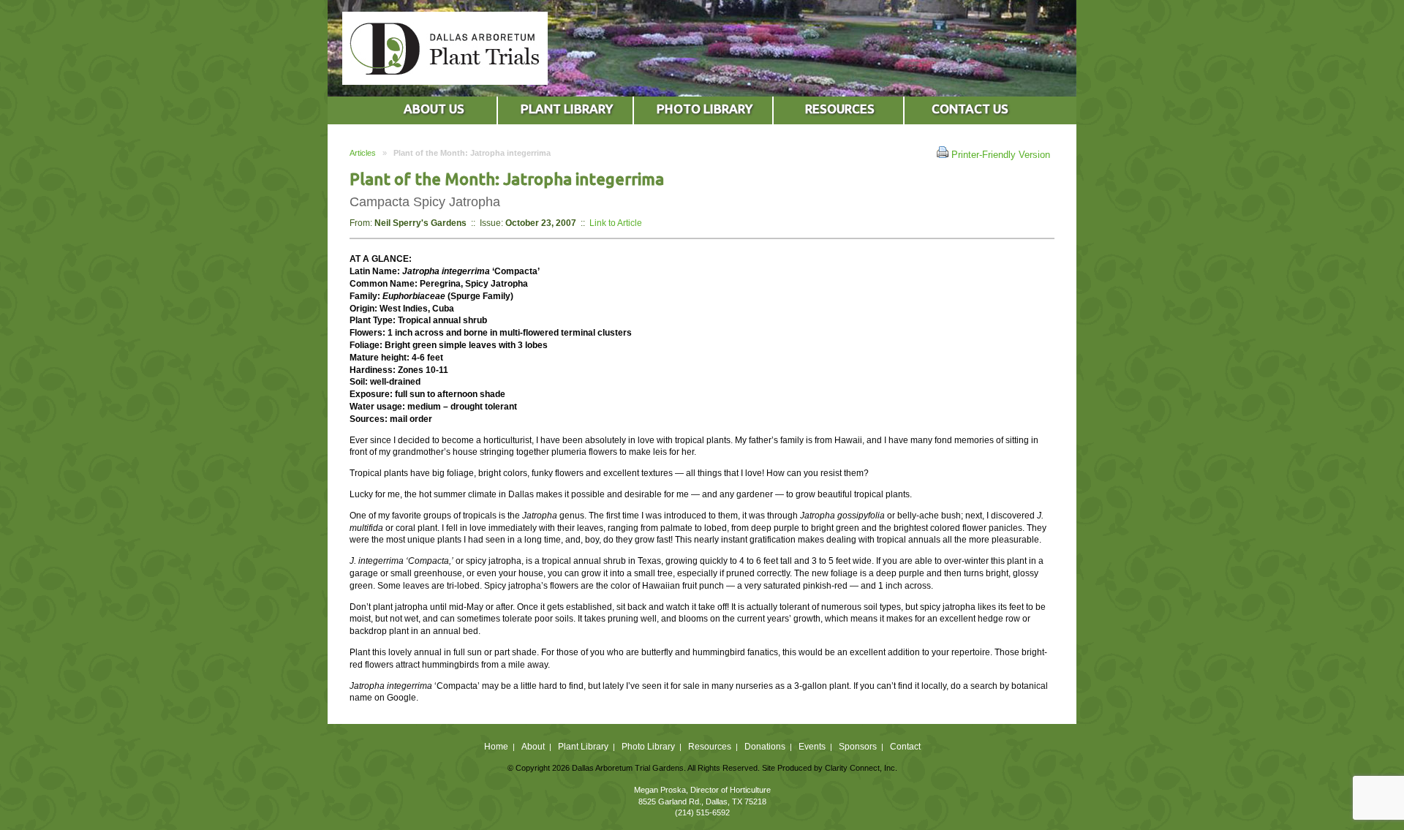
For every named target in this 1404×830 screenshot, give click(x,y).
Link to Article (615, 222)
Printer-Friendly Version (999, 154)
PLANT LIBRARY (567, 109)
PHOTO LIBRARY (704, 109)
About (533, 747)
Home (496, 747)
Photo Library (648, 747)
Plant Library (583, 747)
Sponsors (858, 747)
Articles (363, 152)
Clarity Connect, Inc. (861, 767)
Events (812, 747)
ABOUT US (434, 109)
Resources (709, 747)
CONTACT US (970, 109)
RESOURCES (840, 109)
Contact (905, 747)
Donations (764, 747)
